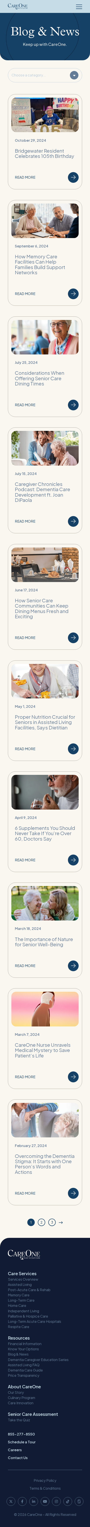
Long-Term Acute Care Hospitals (34, 1321)
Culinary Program (21, 1397)
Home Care (17, 1305)
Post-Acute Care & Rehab (29, 1289)
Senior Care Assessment (33, 1414)
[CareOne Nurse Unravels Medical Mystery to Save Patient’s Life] (45, 1038)
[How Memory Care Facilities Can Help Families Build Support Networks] (45, 253)
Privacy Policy (45, 1480)
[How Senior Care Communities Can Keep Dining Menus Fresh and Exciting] (45, 597)
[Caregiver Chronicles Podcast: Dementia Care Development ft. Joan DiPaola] (45, 480)
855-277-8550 (21, 1434)
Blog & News (18, 1354)
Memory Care (18, 1295)
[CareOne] (18, 6)
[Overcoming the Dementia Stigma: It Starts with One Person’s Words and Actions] (45, 1152)
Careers (15, 1450)
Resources (19, 1337)
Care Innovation (20, 1403)
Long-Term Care (21, 1300)
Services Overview (23, 1279)
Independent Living (23, 1311)
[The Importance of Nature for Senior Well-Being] (45, 930)
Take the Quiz (19, 1420)
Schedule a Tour (22, 1442)
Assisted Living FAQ (24, 1365)
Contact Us (18, 1457)
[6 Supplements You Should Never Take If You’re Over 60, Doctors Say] (45, 821)
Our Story (16, 1392)
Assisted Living (20, 1284)
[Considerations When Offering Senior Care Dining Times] (45, 366)
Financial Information (25, 1343)
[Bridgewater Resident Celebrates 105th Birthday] (45, 141)
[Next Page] (60, 1222)
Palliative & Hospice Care (28, 1316)
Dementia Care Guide (25, 1370)
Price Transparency (23, 1375)
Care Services (22, 1273)
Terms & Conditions (45, 1488)
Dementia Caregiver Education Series (38, 1359)
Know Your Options (23, 1349)
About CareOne (24, 1386)
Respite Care (18, 1326)
